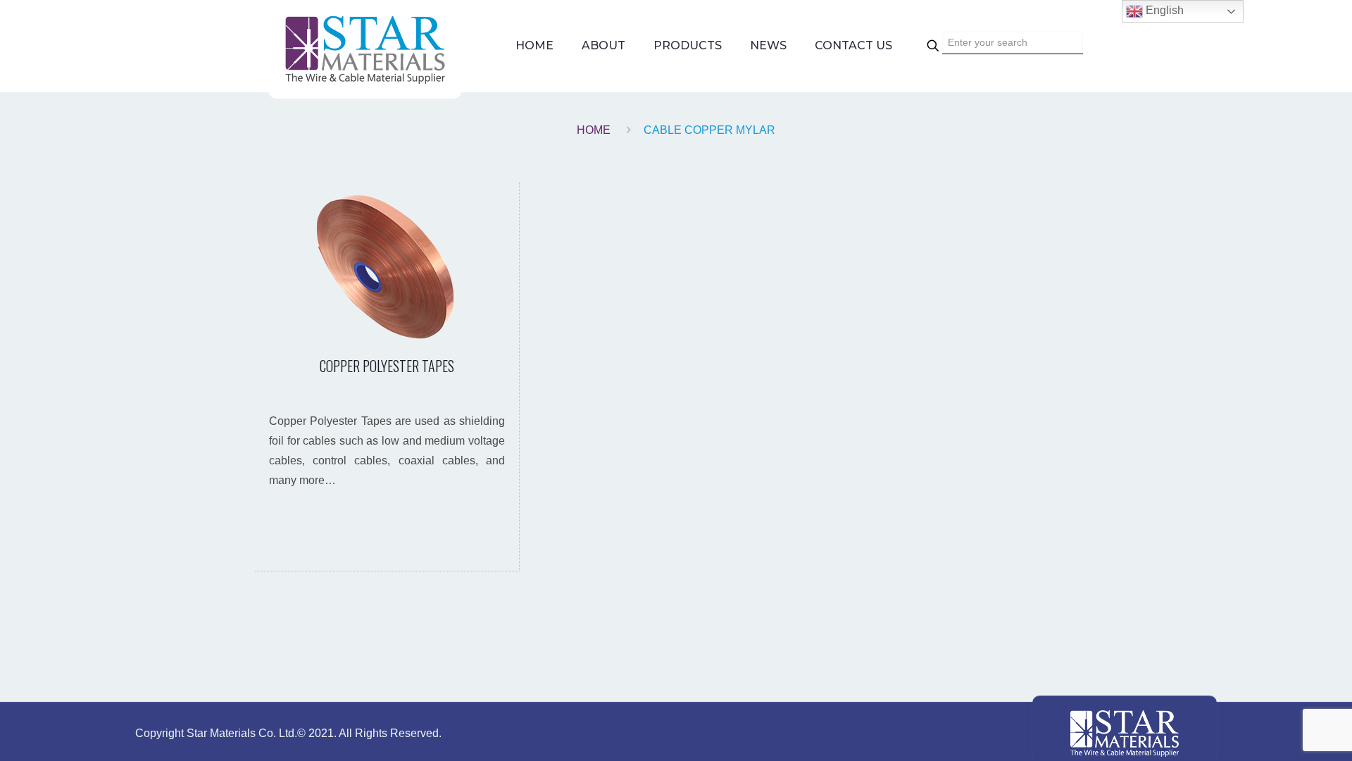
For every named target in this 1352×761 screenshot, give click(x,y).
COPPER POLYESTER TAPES (387, 365)
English (1163, 10)
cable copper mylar (709, 130)
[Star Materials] (365, 49)
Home (594, 130)
